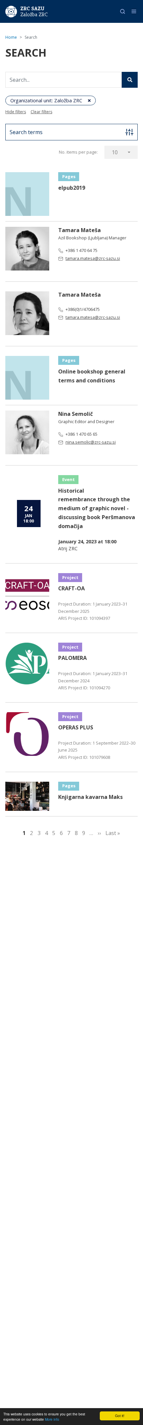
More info (52, 1419)
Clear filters (41, 112)
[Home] (11, 11)
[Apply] (130, 80)
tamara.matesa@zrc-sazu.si (93, 258)
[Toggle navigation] (134, 11)
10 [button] (115, 152)
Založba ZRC (34, 15)
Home (11, 37)
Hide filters (15, 112)
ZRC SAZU (32, 8)
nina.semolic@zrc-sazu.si (91, 442)
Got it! (119, 1415)
